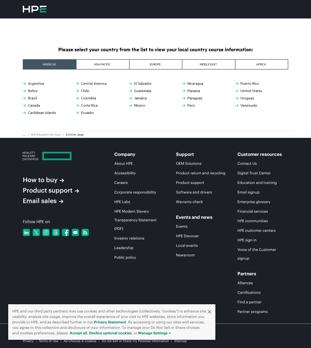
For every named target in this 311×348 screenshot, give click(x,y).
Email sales (40, 200)
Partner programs (252, 311)
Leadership (123, 247)
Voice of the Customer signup (256, 253)
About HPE (123, 163)
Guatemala (142, 90)
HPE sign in (247, 240)
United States (251, 90)
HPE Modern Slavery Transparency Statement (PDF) (135, 220)
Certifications (249, 292)
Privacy (28, 341)
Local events (187, 245)
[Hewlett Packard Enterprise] (34, 9)
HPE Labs (122, 201)
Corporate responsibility (135, 192)
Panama (193, 90)
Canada (34, 105)
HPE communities (252, 221)
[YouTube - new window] (75, 232)
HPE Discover (187, 236)
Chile (85, 90)
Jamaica (140, 98)
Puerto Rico (249, 83)
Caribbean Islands (42, 112)
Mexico (139, 105)
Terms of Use (48, 341)
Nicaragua (195, 83)
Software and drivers (194, 192)
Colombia (88, 98)
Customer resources (259, 154)
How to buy (40, 179)
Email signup (248, 192)
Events (182, 226)
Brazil (32, 98)
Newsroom (185, 255)
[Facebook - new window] (65, 232)
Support (185, 154)
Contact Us (247, 163)
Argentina (36, 83)
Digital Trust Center (254, 173)
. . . (24, 134)
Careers (121, 182)
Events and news (194, 217)
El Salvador (143, 83)
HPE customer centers (256, 230)
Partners (246, 273)
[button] (209, 311)
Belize (33, 90)
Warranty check (189, 201)
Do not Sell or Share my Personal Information (135, 341)
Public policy (125, 257)
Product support (47, 190)
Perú (191, 105)
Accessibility (125, 173)
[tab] (49, 64)
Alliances (245, 283)
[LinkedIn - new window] (26, 232)
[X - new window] (36, 232)
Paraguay (194, 98)
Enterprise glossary (253, 201)
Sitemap (180, 341)
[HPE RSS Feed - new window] (85, 232)
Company (124, 154)
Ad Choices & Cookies (80, 341)
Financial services (252, 211)
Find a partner (249, 302)
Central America (94, 83)
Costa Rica (89, 105)
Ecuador (87, 112)
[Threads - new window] (55, 232)
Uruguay (247, 98)
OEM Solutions (188, 163)
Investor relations (129, 238)
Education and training (257, 182)
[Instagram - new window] (46, 232)
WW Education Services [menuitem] (46, 134)
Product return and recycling (200, 173)
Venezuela (248, 105)
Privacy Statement (110, 322)
